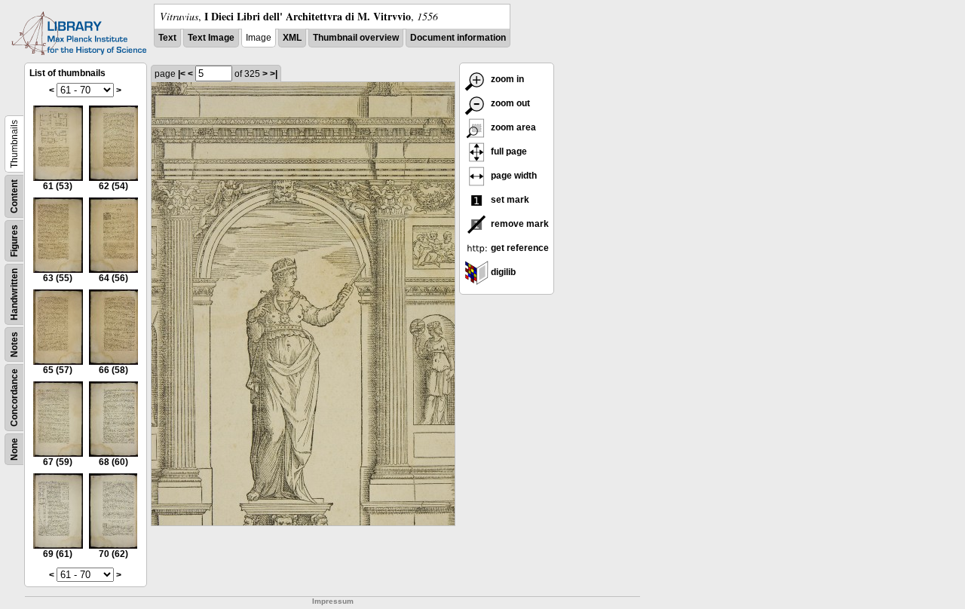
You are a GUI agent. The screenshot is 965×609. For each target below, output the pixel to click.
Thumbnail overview (356, 37)
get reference (519, 248)
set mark (509, 199)
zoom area (512, 127)
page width (513, 175)
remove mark (519, 224)
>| (273, 74)
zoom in (506, 79)
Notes (14, 344)
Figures (14, 241)
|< (181, 74)
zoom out (509, 103)
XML (292, 37)
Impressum (333, 601)
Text (167, 37)
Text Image (211, 37)
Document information (458, 37)
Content (14, 196)
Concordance (14, 398)
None (14, 449)
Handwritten (14, 294)
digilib (502, 272)
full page (508, 151)
